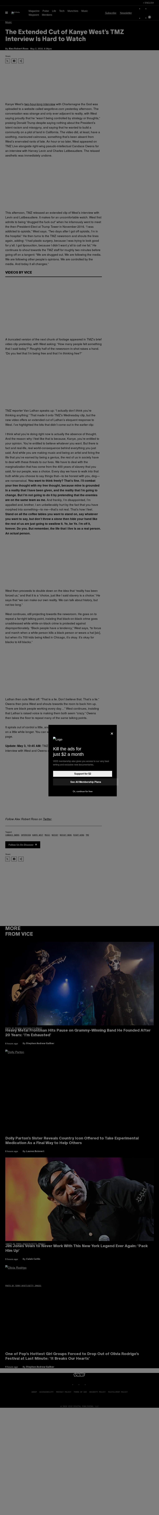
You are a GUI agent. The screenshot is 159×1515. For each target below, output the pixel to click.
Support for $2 (82, 773)
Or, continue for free (83, 791)
